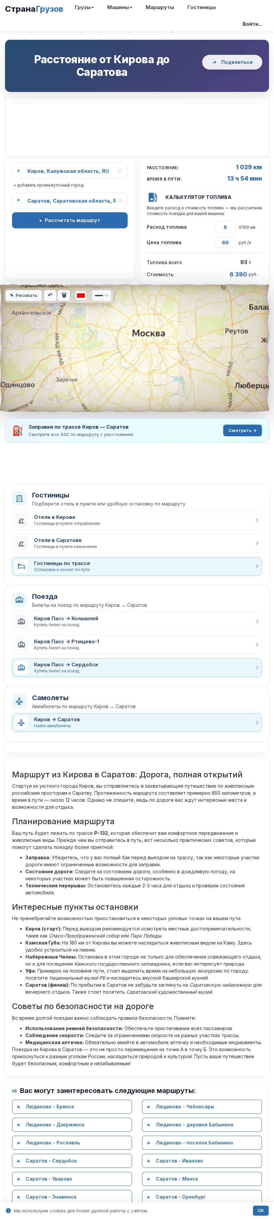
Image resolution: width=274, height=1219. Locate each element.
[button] (137, 520)
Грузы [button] (83, 7)
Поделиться (237, 62)
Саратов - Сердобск (51, 1160)
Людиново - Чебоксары (185, 1106)
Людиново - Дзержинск (55, 1124)
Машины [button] (118, 7)
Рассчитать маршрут (72, 220)
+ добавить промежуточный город (48, 185)
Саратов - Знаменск (51, 1197)
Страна (34, 9)
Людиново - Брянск (50, 1106)
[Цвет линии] (81, 295)
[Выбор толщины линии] (101, 295)
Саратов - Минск (177, 1179)
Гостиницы (201, 7)
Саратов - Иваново (179, 1160)
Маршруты (160, 7)
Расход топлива (167, 227)
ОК (261, 1210)
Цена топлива (164, 242)
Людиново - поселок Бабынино (194, 1142)
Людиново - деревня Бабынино (195, 1124)
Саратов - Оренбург (181, 1197)
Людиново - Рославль (53, 1142)
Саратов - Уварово (49, 1179)
